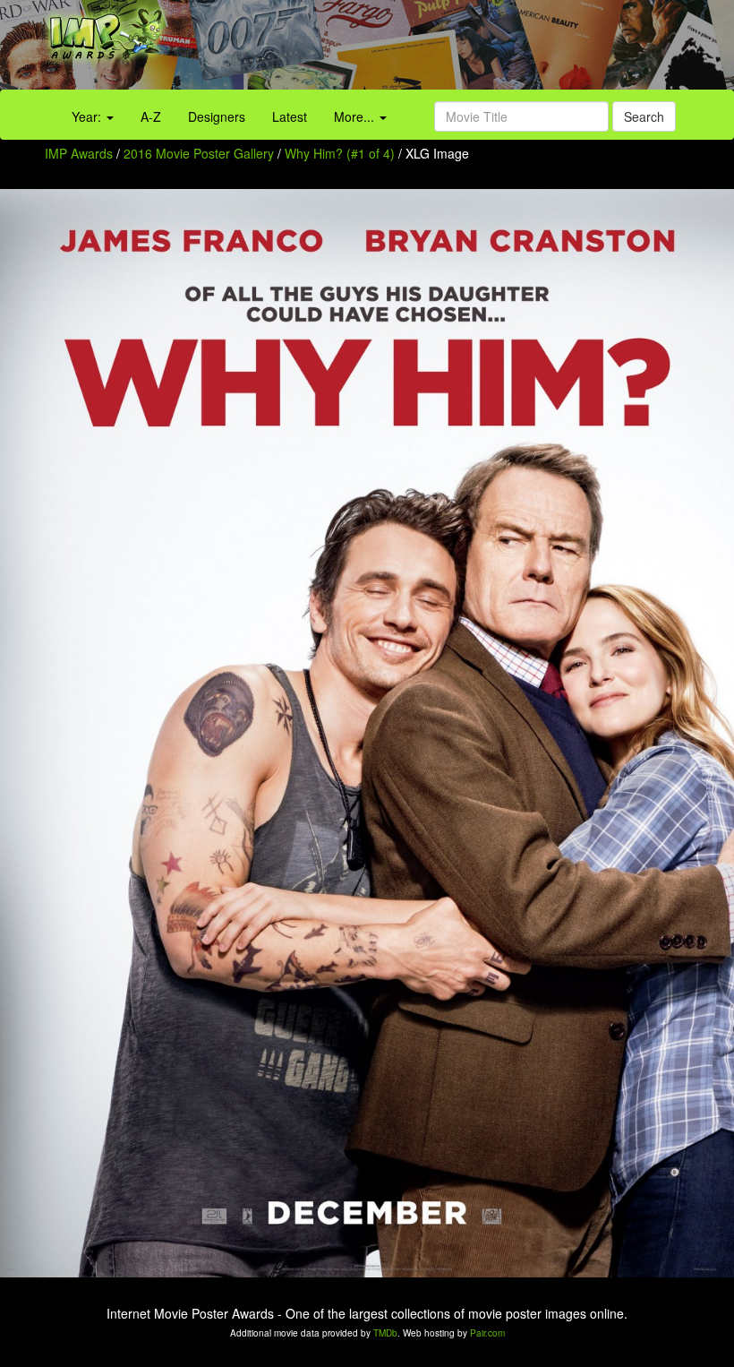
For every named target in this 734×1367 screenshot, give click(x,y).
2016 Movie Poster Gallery (199, 153)
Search (644, 116)
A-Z (151, 116)
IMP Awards (79, 153)
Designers (216, 116)
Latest (289, 116)
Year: (88, 116)
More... (356, 116)
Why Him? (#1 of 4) (340, 153)
